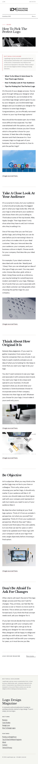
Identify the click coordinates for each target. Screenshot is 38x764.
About (4, 742)
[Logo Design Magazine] (19, 9)
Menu (34, 16)
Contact (4, 745)
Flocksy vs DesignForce (9, 737)
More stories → (31, 656)
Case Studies (6, 722)
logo (10, 484)
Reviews (4, 720)
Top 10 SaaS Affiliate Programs (12, 739)
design (20, 91)
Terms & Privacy (7, 747)
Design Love (6, 725)
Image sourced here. (10, 176)
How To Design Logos (8, 728)
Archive (32, 1)
